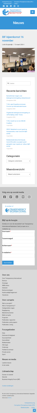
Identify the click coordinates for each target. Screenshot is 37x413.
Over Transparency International (11, 278)
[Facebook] (3, 6)
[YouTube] (14, 6)
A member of (9, 206)
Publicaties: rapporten (8, 320)
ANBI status (5, 285)
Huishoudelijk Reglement (9, 292)
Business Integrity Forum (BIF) (11, 379)
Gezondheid (5, 340)
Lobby (15, 3)
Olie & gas (5, 345)
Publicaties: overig (7, 324)
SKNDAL (10, 397)
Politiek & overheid (7, 349)
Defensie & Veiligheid (8, 335)
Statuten (4, 288)
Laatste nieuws (6, 363)
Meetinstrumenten (7, 313)
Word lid (4, 377)
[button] (32, 12)
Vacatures (5, 295)
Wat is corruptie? (7, 303)
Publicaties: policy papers (9, 322)
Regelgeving (6, 310)
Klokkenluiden (7, 3)
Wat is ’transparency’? (8, 305)
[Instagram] (18, 6)
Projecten (5, 317)
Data (3, 333)
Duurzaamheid (6, 338)
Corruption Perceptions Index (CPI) (23, 1)
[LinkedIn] (10, 6)
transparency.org (6, 1)
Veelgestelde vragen (8, 308)
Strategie (5, 283)
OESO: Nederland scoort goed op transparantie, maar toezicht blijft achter (16, 131)
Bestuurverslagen (7, 290)
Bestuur (4, 280)
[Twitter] (7, 6)
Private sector (6, 352)
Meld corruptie (6, 315)
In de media (5, 365)
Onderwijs (5, 347)
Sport (4, 354)
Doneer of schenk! (7, 374)
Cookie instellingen (7, 386)
